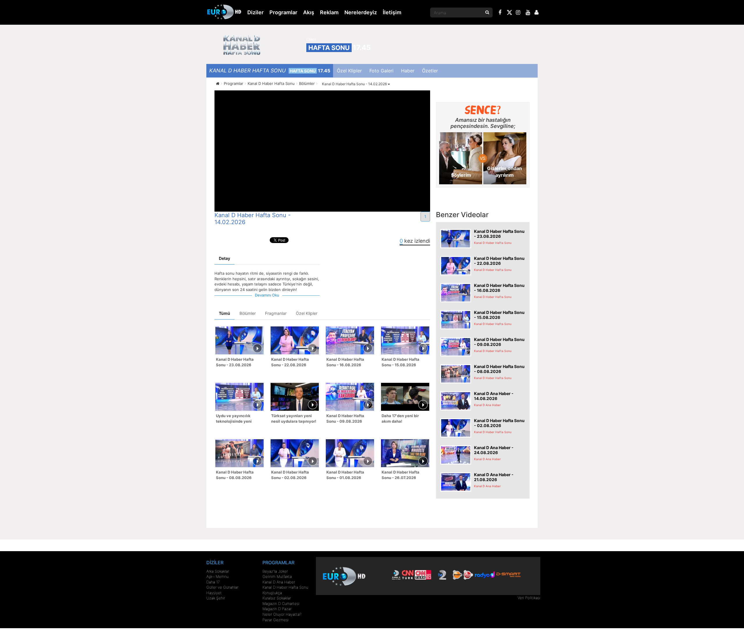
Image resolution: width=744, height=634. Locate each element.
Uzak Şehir (215, 598)
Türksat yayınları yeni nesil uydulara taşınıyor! (293, 418)
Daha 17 (213, 582)
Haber (407, 71)
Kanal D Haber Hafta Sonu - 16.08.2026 (345, 362)
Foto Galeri (381, 71)
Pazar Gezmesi (275, 619)
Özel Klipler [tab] (306, 313)
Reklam (329, 12)
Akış (308, 12)
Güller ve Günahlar (222, 587)
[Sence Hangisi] (483, 110)
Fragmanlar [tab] (276, 313)
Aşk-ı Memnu (217, 576)
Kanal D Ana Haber (278, 582)
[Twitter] (509, 13)
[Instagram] (518, 13)
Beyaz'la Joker (275, 571)
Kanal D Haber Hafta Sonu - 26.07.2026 (400, 475)
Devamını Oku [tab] (267, 295)
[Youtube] (528, 13)
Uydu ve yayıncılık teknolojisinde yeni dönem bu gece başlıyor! (239, 419)
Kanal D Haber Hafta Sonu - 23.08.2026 (235, 362)
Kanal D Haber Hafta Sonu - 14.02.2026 (355, 84)
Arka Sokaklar (217, 571)
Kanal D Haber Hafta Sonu (285, 587)
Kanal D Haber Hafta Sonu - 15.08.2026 (400, 362)
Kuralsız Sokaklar (276, 598)
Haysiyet (214, 592)
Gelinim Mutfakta (277, 576)
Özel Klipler (349, 71)
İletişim (392, 12)
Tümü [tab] (224, 313)
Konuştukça (272, 592)
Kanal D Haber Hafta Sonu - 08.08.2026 (235, 475)
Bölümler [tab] (247, 313)
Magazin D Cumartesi (280, 603)
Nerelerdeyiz (360, 12)
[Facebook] (500, 13)
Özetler (430, 71)
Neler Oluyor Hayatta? (281, 614)
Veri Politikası (529, 597)
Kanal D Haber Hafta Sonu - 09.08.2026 (345, 418)
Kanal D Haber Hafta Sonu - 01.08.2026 (345, 475)
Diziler (255, 12)
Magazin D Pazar (276, 608)
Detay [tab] (224, 258)
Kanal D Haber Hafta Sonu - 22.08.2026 (290, 362)
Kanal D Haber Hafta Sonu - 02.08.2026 (290, 475)
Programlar (283, 12)
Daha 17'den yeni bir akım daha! (400, 418)
